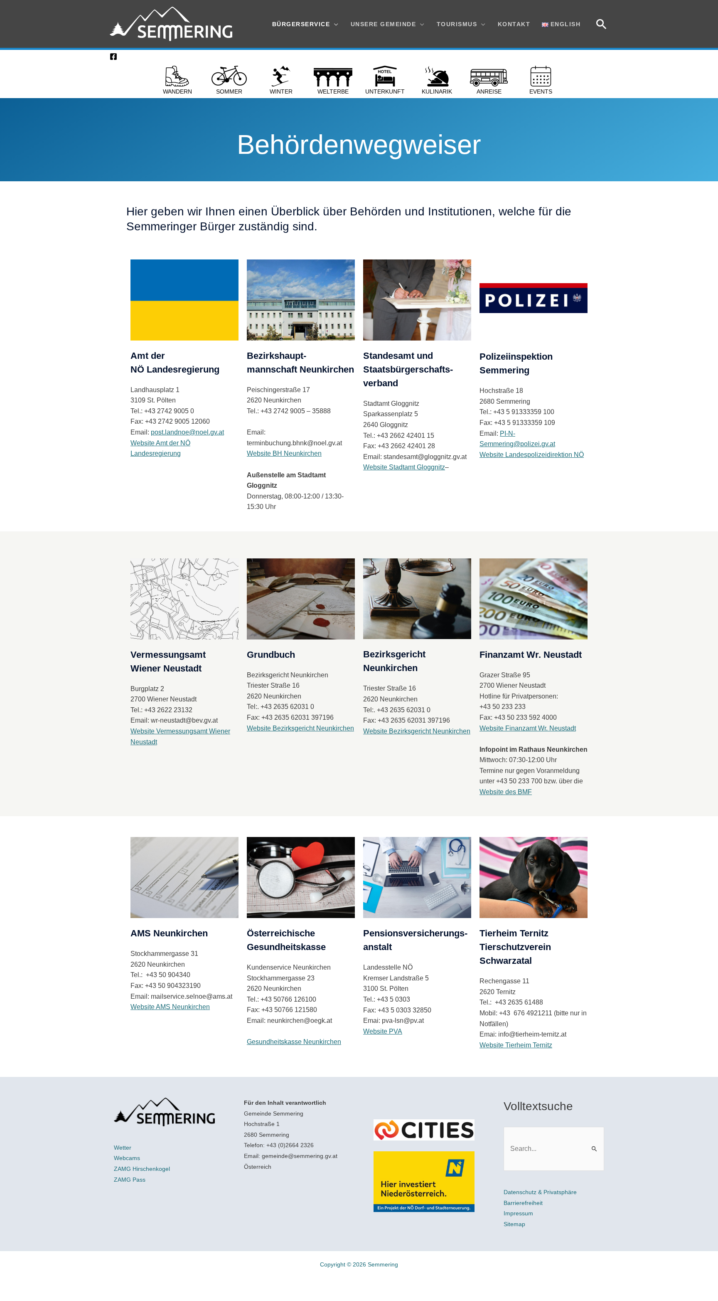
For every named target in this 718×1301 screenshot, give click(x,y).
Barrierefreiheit (523, 1203)
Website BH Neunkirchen (284, 453)
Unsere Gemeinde (383, 24)
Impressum (518, 1213)
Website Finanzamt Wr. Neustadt (527, 728)
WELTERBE (333, 91)
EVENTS (540, 91)
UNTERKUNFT (385, 91)
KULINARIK (437, 91)
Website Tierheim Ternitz (515, 1045)
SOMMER (229, 91)
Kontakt (514, 24)
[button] (601, 24)
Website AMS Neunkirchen (170, 1006)
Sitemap (514, 1224)
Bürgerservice (301, 24)
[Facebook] (113, 56)
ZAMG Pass (129, 1179)
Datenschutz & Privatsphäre (540, 1192)
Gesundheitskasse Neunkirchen (294, 1041)
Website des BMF (505, 791)
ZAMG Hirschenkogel (142, 1168)
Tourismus (457, 24)
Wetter (122, 1147)
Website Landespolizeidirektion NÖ (531, 454)
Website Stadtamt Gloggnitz (404, 467)
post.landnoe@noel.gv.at (187, 432)
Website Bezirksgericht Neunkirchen (300, 728)
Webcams (127, 1158)
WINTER (281, 91)
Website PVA (382, 1031)
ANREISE (489, 91)
